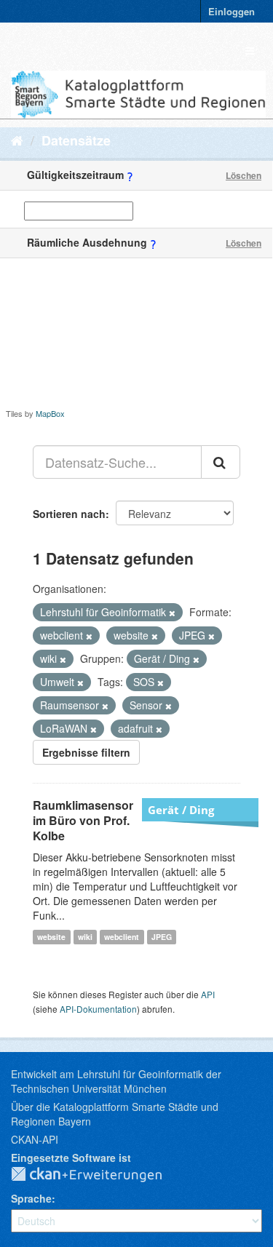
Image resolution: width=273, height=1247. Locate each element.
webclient (121, 936)
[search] (220, 462)
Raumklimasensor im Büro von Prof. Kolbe (83, 820)
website (51, 936)
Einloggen (231, 11)
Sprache (31, 1198)
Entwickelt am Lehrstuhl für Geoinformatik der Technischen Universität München (116, 1081)
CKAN (98, 1175)
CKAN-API (34, 1139)
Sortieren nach (69, 513)
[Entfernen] (172, 612)
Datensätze (76, 140)
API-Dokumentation (98, 1009)
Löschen (243, 175)
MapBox (50, 413)
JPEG (161, 936)
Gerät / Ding (181, 809)
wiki (85, 936)
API (208, 994)
